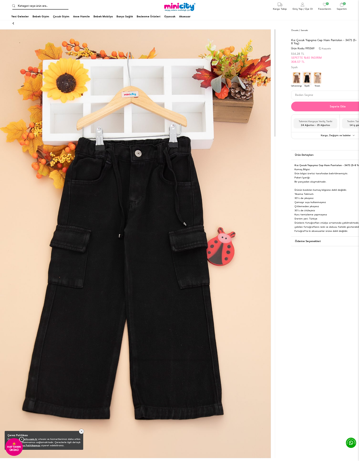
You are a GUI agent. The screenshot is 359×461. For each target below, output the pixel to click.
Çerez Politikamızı (29, 445)
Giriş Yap (297, 8)
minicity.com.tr (28, 439)
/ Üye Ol (308, 8)
